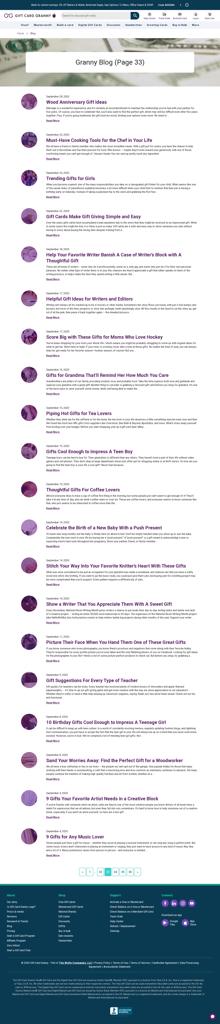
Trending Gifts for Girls (70, 178)
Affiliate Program (16, 940)
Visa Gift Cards (66, 902)
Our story (12, 902)
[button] (97, 1013)
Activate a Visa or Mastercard (126, 902)
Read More (53, 120)
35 (122, 872)
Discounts (64, 921)
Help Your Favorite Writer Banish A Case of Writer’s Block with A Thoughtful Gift (114, 257)
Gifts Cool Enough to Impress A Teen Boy (89, 451)
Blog (9, 926)
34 (115, 872)
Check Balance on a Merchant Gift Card (131, 911)
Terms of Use (120, 962)
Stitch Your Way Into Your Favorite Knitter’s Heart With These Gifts (116, 566)
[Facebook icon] (165, 903)
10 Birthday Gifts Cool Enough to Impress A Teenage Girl (106, 722)
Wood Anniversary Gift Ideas (76, 102)
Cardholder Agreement (164, 962)
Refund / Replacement (122, 926)
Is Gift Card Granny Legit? (21, 906)
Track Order (116, 916)
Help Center (116, 921)
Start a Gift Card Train (19, 950)
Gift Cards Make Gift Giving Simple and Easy (93, 216)
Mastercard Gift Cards (70, 906)
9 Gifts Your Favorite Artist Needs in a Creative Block (102, 798)
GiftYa (61, 926)
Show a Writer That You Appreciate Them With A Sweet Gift (109, 604)
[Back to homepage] (31, 15)
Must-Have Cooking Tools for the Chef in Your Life (99, 140)
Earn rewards (65, 935)
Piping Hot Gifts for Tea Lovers (79, 413)
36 (130, 872)
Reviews (12, 916)
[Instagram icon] (183, 903)
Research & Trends (17, 921)
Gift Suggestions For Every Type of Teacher (92, 680)
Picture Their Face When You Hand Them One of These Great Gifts (116, 642)
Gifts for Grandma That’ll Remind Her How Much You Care (107, 375)
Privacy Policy (102, 962)
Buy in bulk (64, 931)
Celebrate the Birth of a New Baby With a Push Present (104, 528)
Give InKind (13, 945)
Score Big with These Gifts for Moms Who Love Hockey (104, 337)
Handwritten (65, 940)
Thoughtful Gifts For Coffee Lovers (83, 490)
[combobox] (96, 15)
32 (100, 872)
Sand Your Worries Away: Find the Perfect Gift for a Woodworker (114, 760)
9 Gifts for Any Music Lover (75, 837)
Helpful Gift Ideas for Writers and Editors (89, 299)
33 (108, 872)
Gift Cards (64, 916)
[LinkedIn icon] (174, 903)
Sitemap (114, 931)
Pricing (11, 931)
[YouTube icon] (191, 903)
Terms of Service (140, 962)
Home (20, 33)
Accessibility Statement (117, 966)
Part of (71, 962)
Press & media (15, 911)
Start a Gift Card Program (21, 935)
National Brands (67, 911)
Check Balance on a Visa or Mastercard (132, 906)
